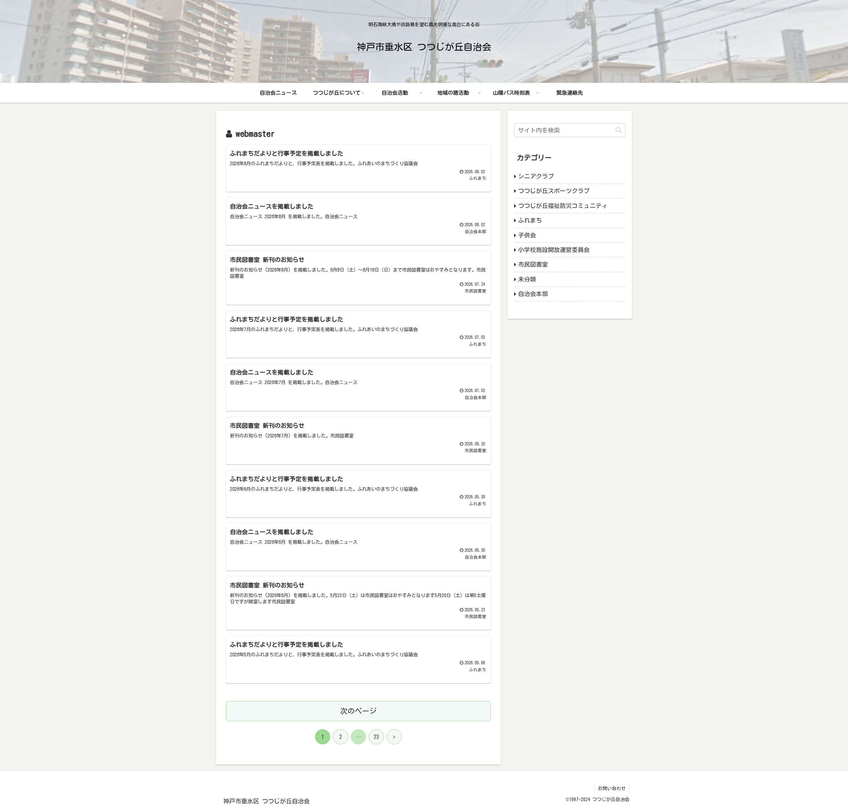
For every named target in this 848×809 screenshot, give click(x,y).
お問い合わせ (612, 788)
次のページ (358, 711)
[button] (618, 130)
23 (376, 736)
